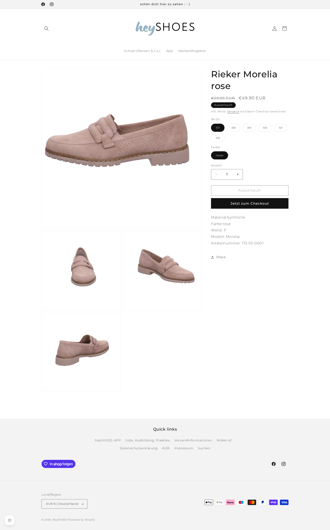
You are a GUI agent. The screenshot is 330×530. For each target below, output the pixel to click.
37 (220, 128)
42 (220, 139)
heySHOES (60, 519)
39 (251, 128)
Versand (233, 111)
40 (267, 128)
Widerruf (224, 440)
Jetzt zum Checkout (250, 203)
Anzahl (216, 165)
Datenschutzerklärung (139, 448)
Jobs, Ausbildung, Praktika (147, 440)
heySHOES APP (108, 440)
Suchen (204, 448)
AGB (166, 448)
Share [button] (221, 257)
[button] (46, 29)
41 (283, 128)
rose (222, 156)
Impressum (183, 448)
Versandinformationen (193, 440)
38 (235, 128)
